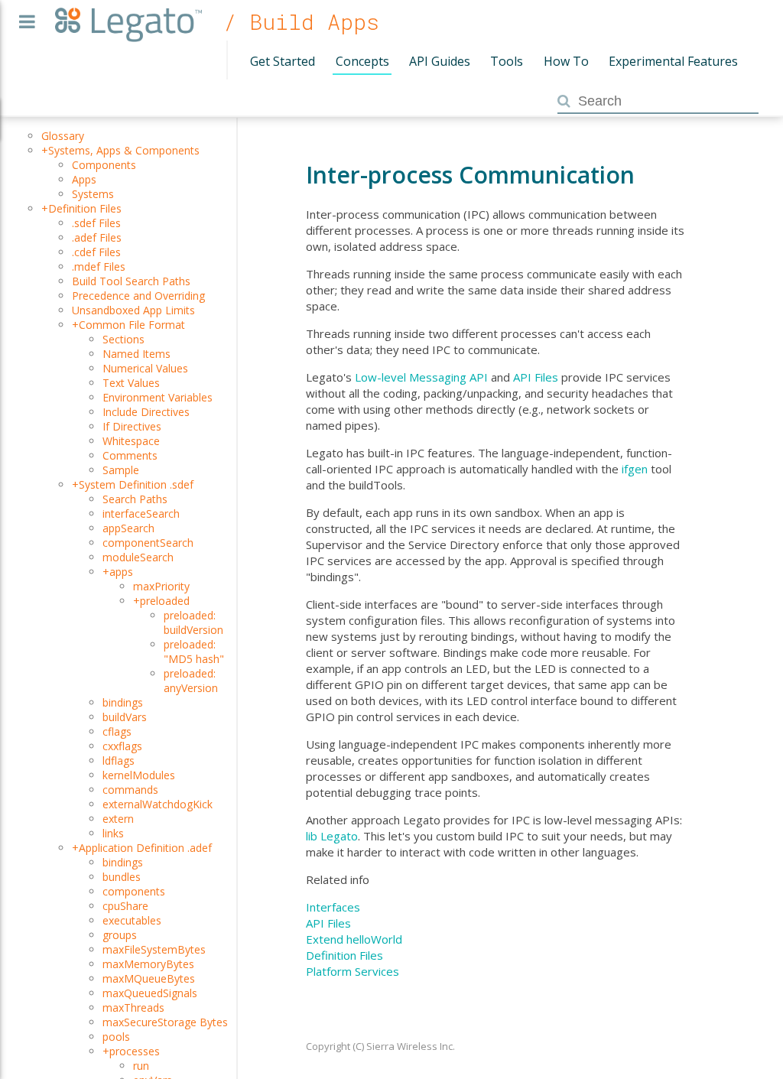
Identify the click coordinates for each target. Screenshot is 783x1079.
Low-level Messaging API (421, 377)
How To (566, 61)
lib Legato (332, 835)
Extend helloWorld (354, 939)
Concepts (362, 61)
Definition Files (344, 955)
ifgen (635, 468)
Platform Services (352, 971)
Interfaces (333, 907)
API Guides (439, 61)
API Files (535, 377)
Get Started (282, 61)
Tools (506, 61)
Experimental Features (673, 61)
